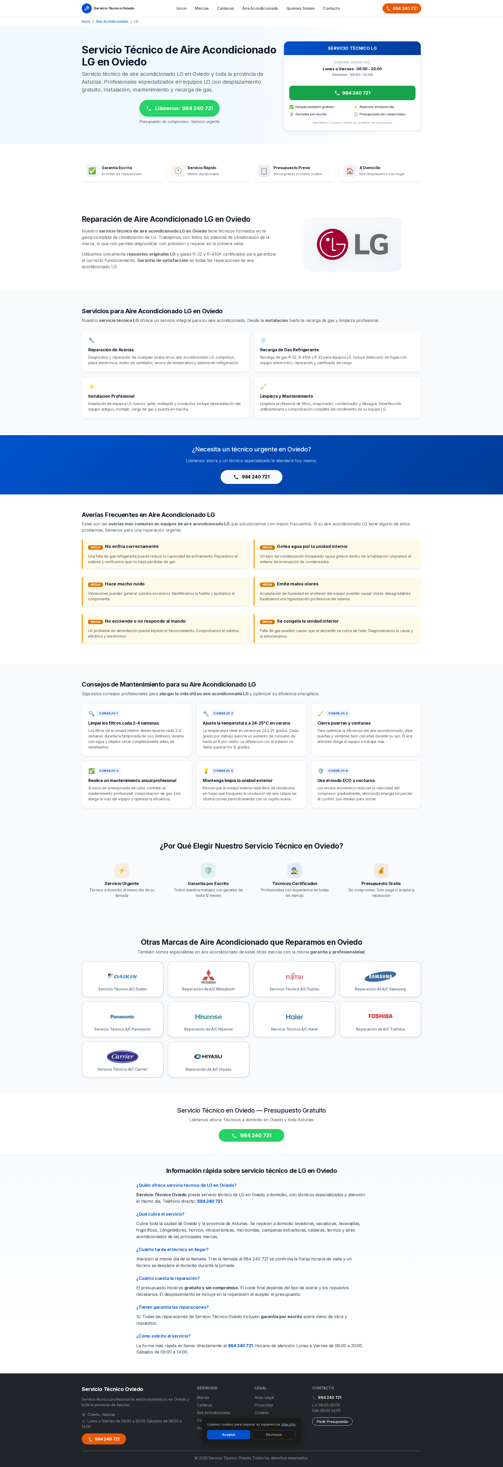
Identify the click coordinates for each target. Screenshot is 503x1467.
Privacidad (263, 1405)
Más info (289, 1424)
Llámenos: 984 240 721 (183, 108)
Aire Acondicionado (260, 8)
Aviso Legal (264, 1397)
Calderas (225, 8)
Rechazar (274, 1434)
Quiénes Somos (300, 8)
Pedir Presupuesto (332, 1421)
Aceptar (228, 1434)
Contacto (331, 8)
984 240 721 (405, 8)
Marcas (202, 8)
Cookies (262, 1412)
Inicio (182, 8)
